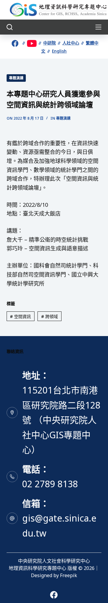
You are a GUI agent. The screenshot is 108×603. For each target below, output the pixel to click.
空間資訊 (20, 316)
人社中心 (70, 43)
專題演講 (16, 78)
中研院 (49, 43)
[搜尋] (10, 27)
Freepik (68, 575)
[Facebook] (54, 594)
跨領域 (49, 316)
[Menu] (98, 27)
